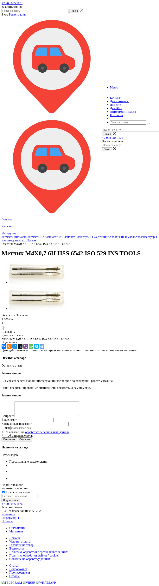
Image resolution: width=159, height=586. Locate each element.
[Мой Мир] (14, 346)
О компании (17, 528)
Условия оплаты (20, 541)
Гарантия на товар (21, 545)
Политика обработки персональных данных (38, 552)
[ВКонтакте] (4, 346)
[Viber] (25, 346)
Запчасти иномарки (15, 236)
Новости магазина (17, 492)
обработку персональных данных (47, 432)
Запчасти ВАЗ (37, 236)
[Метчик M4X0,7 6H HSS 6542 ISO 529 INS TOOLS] (38, 282)
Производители (19, 572)
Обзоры (14, 576)
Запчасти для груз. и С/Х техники (86, 236)
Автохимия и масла (122, 236)
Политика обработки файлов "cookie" (34, 555)
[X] (20, 346)
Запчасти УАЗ (55, 236)
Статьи (14, 565)
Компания (8, 514)
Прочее (31, 240)
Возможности (18, 548)
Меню (114, 87)
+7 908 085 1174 (12, 3)
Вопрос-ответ (18, 569)
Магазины (16, 531)
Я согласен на (37, 432)
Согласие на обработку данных (30, 559)
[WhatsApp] (31, 346)
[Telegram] (42, 346)
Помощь (7, 521)
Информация (10, 517)
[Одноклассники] (9, 346)
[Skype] (36, 346)
